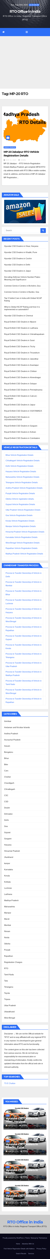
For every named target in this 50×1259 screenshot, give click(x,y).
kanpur (7, 863)
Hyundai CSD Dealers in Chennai (18, 316)
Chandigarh (9, 783)
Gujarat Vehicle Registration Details (20, 504)
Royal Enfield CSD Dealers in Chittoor (20, 371)
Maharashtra (9, 907)
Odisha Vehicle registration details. (20, 499)
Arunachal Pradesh (12, 740)
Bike (6, 764)
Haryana (7, 845)
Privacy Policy (41, 1249)
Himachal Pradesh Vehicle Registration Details (25, 532)
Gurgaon (8, 839)
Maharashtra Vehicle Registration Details (22, 477)
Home (18, 1244)
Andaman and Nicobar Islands (17, 727)
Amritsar (7, 721)
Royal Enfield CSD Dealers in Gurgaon (20, 426)
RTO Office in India (25, 11)
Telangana (8, 987)
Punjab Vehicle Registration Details (20, 493)
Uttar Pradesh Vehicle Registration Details (23, 510)
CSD (6, 802)
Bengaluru (8, 752)
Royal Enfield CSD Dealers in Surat (19, 340)
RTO (6, 968)
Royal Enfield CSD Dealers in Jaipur (19, 405)
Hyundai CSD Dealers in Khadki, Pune (20, 252)
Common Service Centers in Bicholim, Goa (22, 286)
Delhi (6, 820)
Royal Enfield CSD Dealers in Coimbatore (22, 438)
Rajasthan (8, 956)
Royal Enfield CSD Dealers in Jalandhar (21, 359)
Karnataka (8, 870)
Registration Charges (13, 962)
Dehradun (8, 814)
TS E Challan (9, 1083)
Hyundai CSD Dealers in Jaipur (17, 271)
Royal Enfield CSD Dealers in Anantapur (21, 365)
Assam (7, 746)
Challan (7, 777)
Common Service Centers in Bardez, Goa (21, 292)
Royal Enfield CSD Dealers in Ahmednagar (22, 377)
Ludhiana (8, 894)
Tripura (7, 999)
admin (23, 160)
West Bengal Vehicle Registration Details (23, 543)
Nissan (7, 931)
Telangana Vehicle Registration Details (22, 482)
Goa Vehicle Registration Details (19, 515)
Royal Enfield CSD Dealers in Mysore (20, 322)
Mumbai (7, 925)
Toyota (7, 993)
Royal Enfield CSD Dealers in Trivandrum (22, 353)
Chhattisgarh (9, 789)
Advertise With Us (28, 1244)
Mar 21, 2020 (11, 160)
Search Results (21, 1253)
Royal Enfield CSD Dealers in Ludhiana (21, 328)
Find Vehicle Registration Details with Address (19, 1249)
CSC (6, 795)
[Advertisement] (25, 62)
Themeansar (43, 1238)
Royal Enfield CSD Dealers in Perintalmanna (23, 390)
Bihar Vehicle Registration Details (19, 455)
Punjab (7, 950)
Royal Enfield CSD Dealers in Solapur (20, 384)
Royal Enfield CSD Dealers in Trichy (19, 347)
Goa (6, 826)
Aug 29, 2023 (13, 1177)
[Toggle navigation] (26, 32)
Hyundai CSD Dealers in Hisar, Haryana (21, 246)
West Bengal (9, 1018)
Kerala (7, 876)
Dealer (7, 808)
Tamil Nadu (9, 975)
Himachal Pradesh (12, 851)
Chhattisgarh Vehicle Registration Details (23, 461)
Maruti (6, 919)
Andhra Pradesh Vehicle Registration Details (24, 488)
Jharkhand (8, 857)
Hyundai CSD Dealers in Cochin (18, 259)
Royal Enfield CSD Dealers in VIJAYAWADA (23, 411)
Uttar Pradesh (10, 1005)
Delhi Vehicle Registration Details (19, 466)
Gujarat (7, 832)
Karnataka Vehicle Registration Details (21, 537)
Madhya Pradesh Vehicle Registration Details (24, 554)
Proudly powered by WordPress (13, 1238)
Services (31, 1253)
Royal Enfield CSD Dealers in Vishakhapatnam (24, 334)
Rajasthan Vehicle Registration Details (21, 548)
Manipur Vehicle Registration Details (21, 526)
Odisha (7, 944)
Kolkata (7, 882)
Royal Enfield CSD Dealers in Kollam (20, 432)
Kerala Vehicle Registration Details (20, 521)
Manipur (7, 913)
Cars (6, 771)
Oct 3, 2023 (12, 1125)
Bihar (6, 758)
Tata (6, 981)
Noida (6, 938)
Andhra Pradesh (11, 734)
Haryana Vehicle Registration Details (21, 472)
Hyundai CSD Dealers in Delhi (17, 265)
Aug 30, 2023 (13, 1151)
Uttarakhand (9, 1012)
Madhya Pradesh (9, 147)
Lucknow (8, 888)
